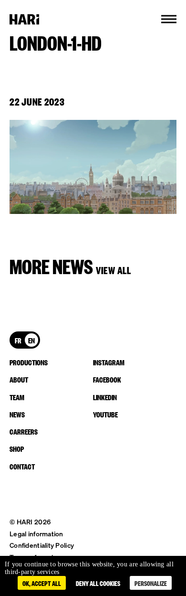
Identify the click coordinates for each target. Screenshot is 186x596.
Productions (29, 362)
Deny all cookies (98, 583)
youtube (105, 414)
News (17, 414)
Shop (17, 448)
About (19, 379)
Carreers (24, 431)
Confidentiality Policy (42, 545)
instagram (108, 362)
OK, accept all (41, 583)
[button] (168, 19)
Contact (22, 466)
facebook (107, 379)
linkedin (105, 397)
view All (113, 270)
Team (17, 397)
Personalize (150, 583)
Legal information (36, 534)
